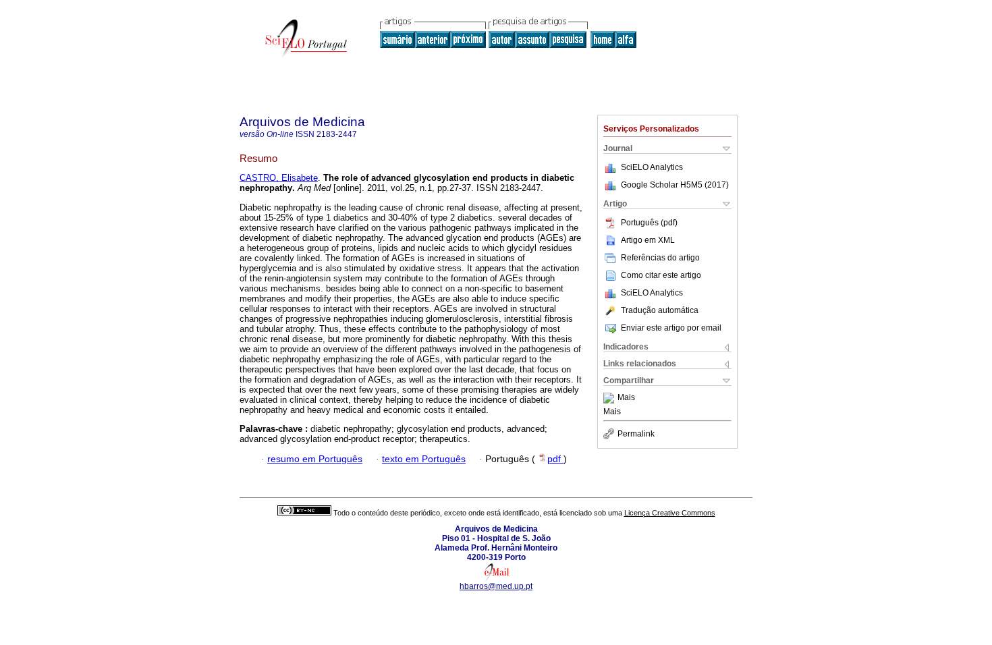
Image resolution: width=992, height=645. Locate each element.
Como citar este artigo (661, 275)
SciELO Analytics (652, 167)
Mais (626, 398)
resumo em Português (314, 459)
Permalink (636, 434)
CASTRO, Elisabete (279, 178)
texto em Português (424, 459)
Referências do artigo (660, 257)
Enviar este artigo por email (671, 328)
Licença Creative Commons (669, 513)
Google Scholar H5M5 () (675, 185)
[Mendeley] (610, 398)
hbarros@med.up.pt (496, 586)
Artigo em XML (648, 240)
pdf (555, 459)
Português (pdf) (649, 222)
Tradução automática (659, 310)
